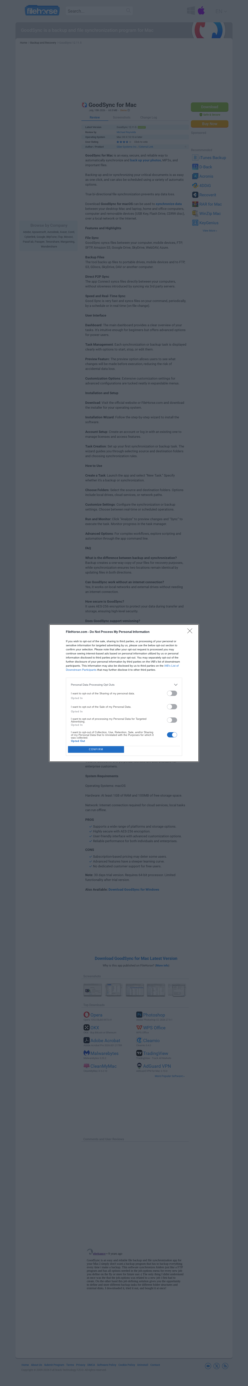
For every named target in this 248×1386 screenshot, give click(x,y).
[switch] (172, 693)
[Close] (191, 632)
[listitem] (124, 685)
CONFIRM (96, 749)
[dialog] (124, 693)
